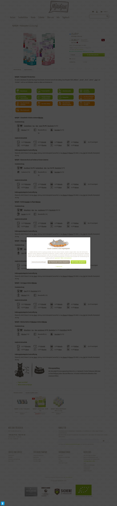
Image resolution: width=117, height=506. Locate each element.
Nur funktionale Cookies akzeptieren (59, 262)
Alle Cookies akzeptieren (78, 262)
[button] (2, 503)
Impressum (59, 266)
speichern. (58, 258)
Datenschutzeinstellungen (39, 262)
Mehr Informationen (66, 258)
